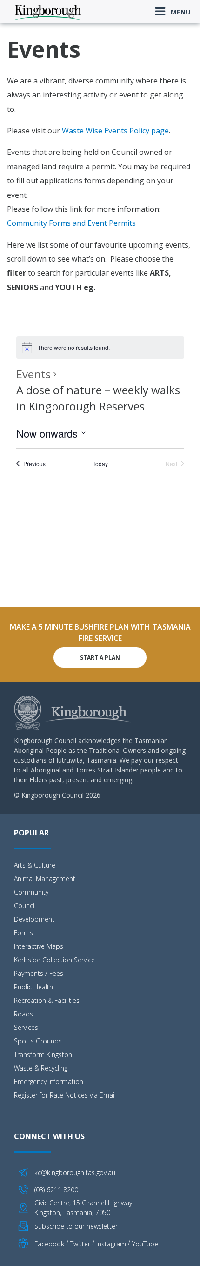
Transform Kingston (43, 1054)
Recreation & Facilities (47, 1000)
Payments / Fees (38, 973)
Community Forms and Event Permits (71, 223)
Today (100, 463)
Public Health (33, 986)
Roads (23, 1013)
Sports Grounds (38, 1040)
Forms (23, 932)
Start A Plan (100, 657)
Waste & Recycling (40, 1068)
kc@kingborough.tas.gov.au (74, 1172)
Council (25, 905)
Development (34, 919)
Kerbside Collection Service (54, 959)
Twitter (80, 1243)
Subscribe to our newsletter (76, 1226)
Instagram (111, 1243)
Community (31, 892)
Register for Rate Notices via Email (65, 1095)
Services (26, 1027)
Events (33, 374)
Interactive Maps (38, 946)
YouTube (145, 1243)
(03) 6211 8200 (56, 1189)
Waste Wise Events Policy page (115, 130)
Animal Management (44, 878)
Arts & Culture (34, 865)
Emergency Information (48, 1081)
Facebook (49, 1243)
